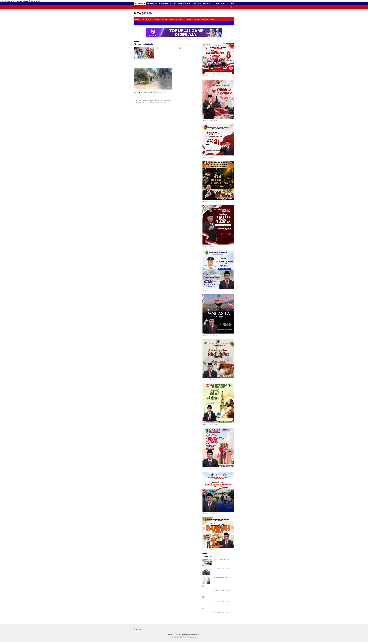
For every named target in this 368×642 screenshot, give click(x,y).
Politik (212, 19)
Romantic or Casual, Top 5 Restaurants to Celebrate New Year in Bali (224, 592)
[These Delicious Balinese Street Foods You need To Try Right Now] (206, 580)
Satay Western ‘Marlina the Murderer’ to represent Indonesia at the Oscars (223, 571)
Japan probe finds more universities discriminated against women (223, 615)
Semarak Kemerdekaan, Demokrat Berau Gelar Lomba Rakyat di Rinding (143, 62)
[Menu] (135, 7)
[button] (232, 7)
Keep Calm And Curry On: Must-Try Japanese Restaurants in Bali (223, 603)
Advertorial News (148, 19)
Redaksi (166, 23)
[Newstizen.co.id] (144, 13)
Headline (137, 19)
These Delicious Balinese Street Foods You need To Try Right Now (223, 579)
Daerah (157, 19)
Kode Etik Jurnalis (140, 23)
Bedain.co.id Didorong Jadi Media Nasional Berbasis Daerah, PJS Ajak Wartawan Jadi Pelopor (167, 62)
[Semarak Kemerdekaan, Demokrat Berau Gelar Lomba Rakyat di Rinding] (144, 53)
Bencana (136, 92)
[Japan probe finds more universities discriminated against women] (218, 610)
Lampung (148, 92)
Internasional (173, 19)
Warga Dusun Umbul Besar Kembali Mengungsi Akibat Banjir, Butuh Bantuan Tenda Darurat (151, 97)
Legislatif (196, 19)
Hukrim (189, 19)
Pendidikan (204, 19)
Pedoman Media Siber (155, 23)
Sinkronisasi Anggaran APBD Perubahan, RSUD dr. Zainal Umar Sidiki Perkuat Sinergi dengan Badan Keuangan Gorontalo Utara (222, 562)
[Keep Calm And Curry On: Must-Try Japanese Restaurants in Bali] (218, 598)
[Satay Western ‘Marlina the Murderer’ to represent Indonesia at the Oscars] (206, 571)
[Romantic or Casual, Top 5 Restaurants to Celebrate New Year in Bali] (218, 587)
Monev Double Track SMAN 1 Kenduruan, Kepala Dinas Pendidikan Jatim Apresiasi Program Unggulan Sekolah (168, 3)
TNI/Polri (181, 19)
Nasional (164, 19)
